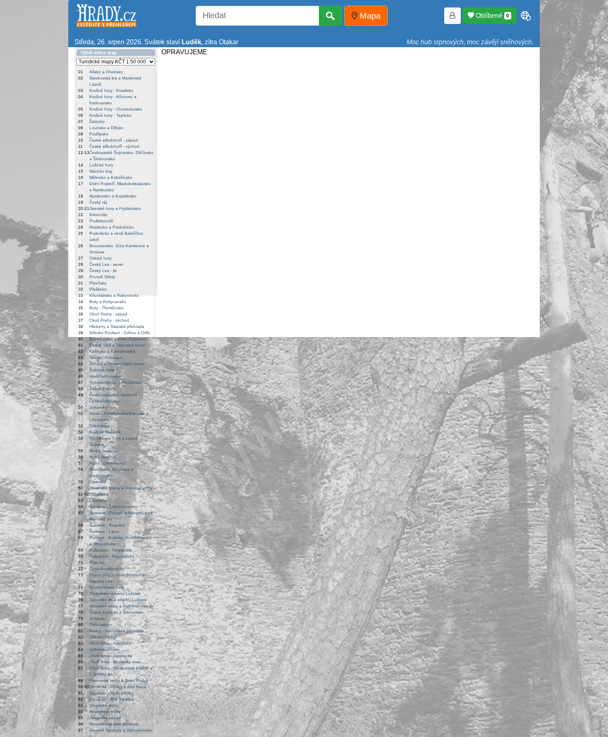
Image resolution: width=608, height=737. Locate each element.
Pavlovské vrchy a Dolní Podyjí (118, 680)
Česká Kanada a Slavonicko (116, 612)
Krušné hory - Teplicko (110, 115)
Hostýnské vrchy (104, 711)
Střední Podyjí (103, 637)
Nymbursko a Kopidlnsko (112, 196)
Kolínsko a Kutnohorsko (112, 351)
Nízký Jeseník (102, 457)
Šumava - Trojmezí (107, 525)
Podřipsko (98, 134)
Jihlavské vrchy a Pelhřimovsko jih (121, 606)
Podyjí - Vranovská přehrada (116, 631)
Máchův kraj (100, 171)
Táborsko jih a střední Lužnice (118, 599)
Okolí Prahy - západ (108, 314)
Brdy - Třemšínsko (106, 308)
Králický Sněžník (105, 432)
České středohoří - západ (113, 140)
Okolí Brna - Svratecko (110, 655)
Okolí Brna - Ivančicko (110, 643)
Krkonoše (98, 214)
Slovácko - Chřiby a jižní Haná (117, 686)
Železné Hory (102, 370)
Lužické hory (101, 165)
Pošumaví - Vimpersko (110, 550)
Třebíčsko (98, 624)
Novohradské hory (106, 587)
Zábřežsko (99, 426)
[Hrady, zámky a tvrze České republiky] (106, 15)
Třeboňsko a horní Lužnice (115, 593)
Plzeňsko (98, 283)
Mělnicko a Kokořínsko (110, 177)
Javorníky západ (105, 717)
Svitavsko (98, 407)
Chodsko (97, 500)
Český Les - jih (103, 270)
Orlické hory (100, 258)
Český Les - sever (106, 264)
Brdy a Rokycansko (107, 301)
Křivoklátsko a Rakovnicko (114, 295)
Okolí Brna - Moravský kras (114, 662)
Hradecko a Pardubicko (111, 227)
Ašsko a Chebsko (106, 72)
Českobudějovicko (106, 568)
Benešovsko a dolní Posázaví (117, 339)
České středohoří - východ (114, 146)
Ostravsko (98, 494)
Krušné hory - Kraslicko (111, 90)
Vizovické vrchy (103, 705)
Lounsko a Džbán (106, 127)
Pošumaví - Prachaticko (111, 556)
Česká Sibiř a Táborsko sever (117, 345)
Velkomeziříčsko (104, 649)
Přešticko (98, 289)
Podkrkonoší (101, 221)
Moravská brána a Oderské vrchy (120, 488)
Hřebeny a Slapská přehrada (116, 326)
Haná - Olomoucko (107, 463)
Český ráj (98, 202)
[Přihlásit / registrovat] (452, 15)
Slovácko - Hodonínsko (111, 693)
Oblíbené (491, 15)
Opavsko (97, 481)
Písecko (97, 562)
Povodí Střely (102, 277)
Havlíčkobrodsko (105, 376)
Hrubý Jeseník (103, 450)
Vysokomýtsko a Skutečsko (115, 382)
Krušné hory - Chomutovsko (115, 109)
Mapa (369, 15)
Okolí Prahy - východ (109, 320)
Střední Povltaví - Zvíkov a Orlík (119, 332)
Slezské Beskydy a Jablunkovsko (121, 730)
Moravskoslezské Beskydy (114, 724)
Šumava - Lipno (104, 531)
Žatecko (97, 121)
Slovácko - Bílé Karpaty (111, 699)
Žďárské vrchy (102, 388)
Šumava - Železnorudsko (113, 506)
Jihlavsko (98, 618)
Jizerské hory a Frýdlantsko (115, 208)
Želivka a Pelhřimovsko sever (116, 363)
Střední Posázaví (105, 357)
